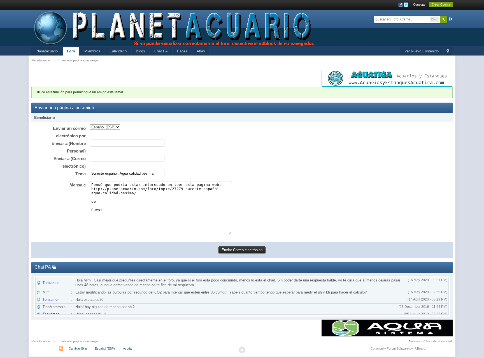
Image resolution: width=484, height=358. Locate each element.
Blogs (140, 51)
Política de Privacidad (437, 341)
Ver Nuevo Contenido (421, 51)
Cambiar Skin (78, 348)
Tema (80, 173)
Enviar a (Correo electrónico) (69, 162)
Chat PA (161, 51)
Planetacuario (47, 51)
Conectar (419, 4)
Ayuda (127, 348)
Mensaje (77, 185)
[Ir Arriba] (242, 350)
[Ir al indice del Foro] (174, 28)
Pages (182, 51)
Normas (414, 341)
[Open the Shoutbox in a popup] (54, 267)
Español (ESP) (105, 348)
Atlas (201, 51)
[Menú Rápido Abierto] (448, 51)
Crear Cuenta (441, 4)
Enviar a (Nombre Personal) (69, 147)
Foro (71, 51)
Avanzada (450, 19)
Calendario (118, 51)
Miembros (92, 51)
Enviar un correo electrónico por (69, 132)
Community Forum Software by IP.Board (398, 348)
